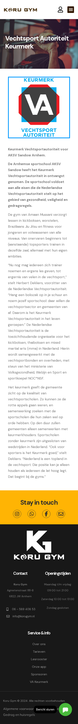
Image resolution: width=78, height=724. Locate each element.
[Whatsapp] (32, 514)
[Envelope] (61, 514)
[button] (70, 9)
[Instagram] (17, 514)
